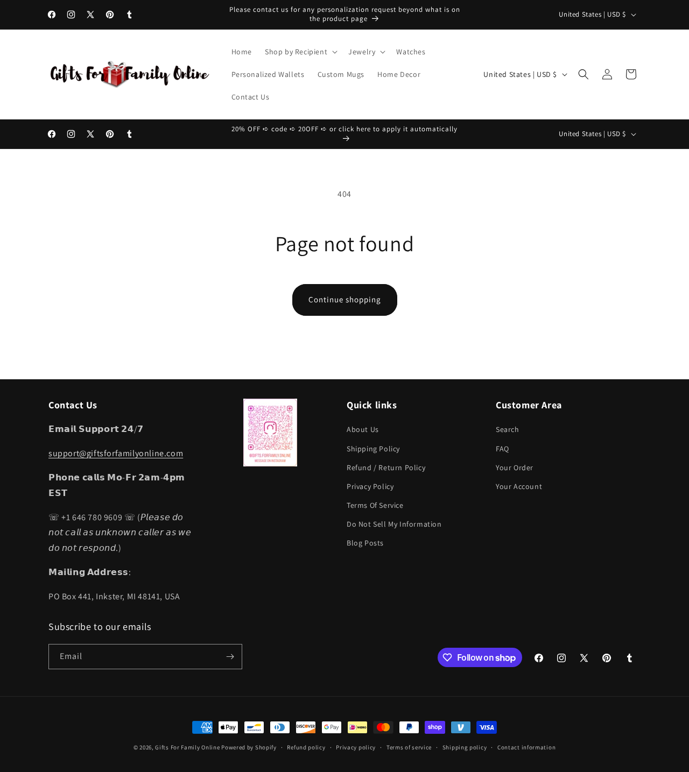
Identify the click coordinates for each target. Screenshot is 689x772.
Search (507, 429)
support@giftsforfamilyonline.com (115, 453)
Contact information (526, 747)
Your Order (514, 467)
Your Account (519, 486)
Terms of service (409, 747)
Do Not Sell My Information (394, 524)
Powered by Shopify (249, 747)
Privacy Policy (370, 486)
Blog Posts (365, 543)
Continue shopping (344, 299)
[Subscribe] (230, 656)
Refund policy (306, 747)
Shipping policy (464, 747)
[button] (300, 51)
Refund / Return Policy (386, 467)
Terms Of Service (375, 505)
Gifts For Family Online (187, 747)
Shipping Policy (373, 449)
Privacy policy (356, 747)
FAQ (502, 449)
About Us (363, 429)
